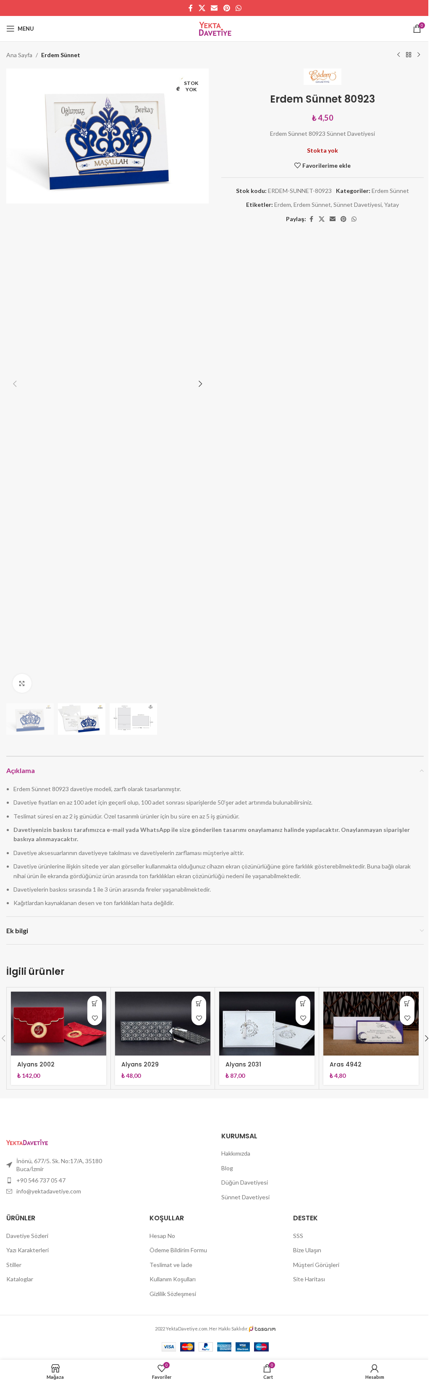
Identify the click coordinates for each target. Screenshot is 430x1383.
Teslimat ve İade (170, 1264)
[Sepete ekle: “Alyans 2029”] (198, 1003)
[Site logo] (215, 28)
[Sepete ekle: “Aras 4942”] (407, 1003)
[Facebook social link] (191, 8)
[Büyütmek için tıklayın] (22, 683)
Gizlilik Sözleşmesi (172, 1293)
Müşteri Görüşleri (316, 1264)
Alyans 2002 (36, 1064)
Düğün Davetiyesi (244, 1182)
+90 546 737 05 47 (41, 1180)
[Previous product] (398, 55)
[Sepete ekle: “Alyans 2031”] (303, 1003)
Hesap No (162, 1235)
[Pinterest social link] (226, 8)
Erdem (282, 204)
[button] (14, 383)
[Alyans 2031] (267, 1023)
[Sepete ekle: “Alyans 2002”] (94, 1003)
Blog (227, 1168)
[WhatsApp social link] (238, 8)
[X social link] (202, 8)
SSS (298, 1235)
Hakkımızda (235, 1153)
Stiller (13, 1264)
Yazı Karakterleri (27, 1250)
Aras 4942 (346, 1064)
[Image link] (27, 1141)
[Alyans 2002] (58, 1023)
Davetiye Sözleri (27, 1235)
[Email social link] (214, 8)
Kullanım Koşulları (172, 1279)
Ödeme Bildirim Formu (178, 1250)
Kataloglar (19, 1279)
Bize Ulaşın (307, 1250)
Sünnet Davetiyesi (357, 204)
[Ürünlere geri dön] (409, 55)
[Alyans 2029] (162, 1023)
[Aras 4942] (371, 1023)
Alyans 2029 (140, 1064)
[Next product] (419, 55)
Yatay (391, 204)
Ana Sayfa (19, 54)
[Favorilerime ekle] (94, 1018)
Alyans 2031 (243, 1064)
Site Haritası (309, 1279)
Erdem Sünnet (60, 54)
